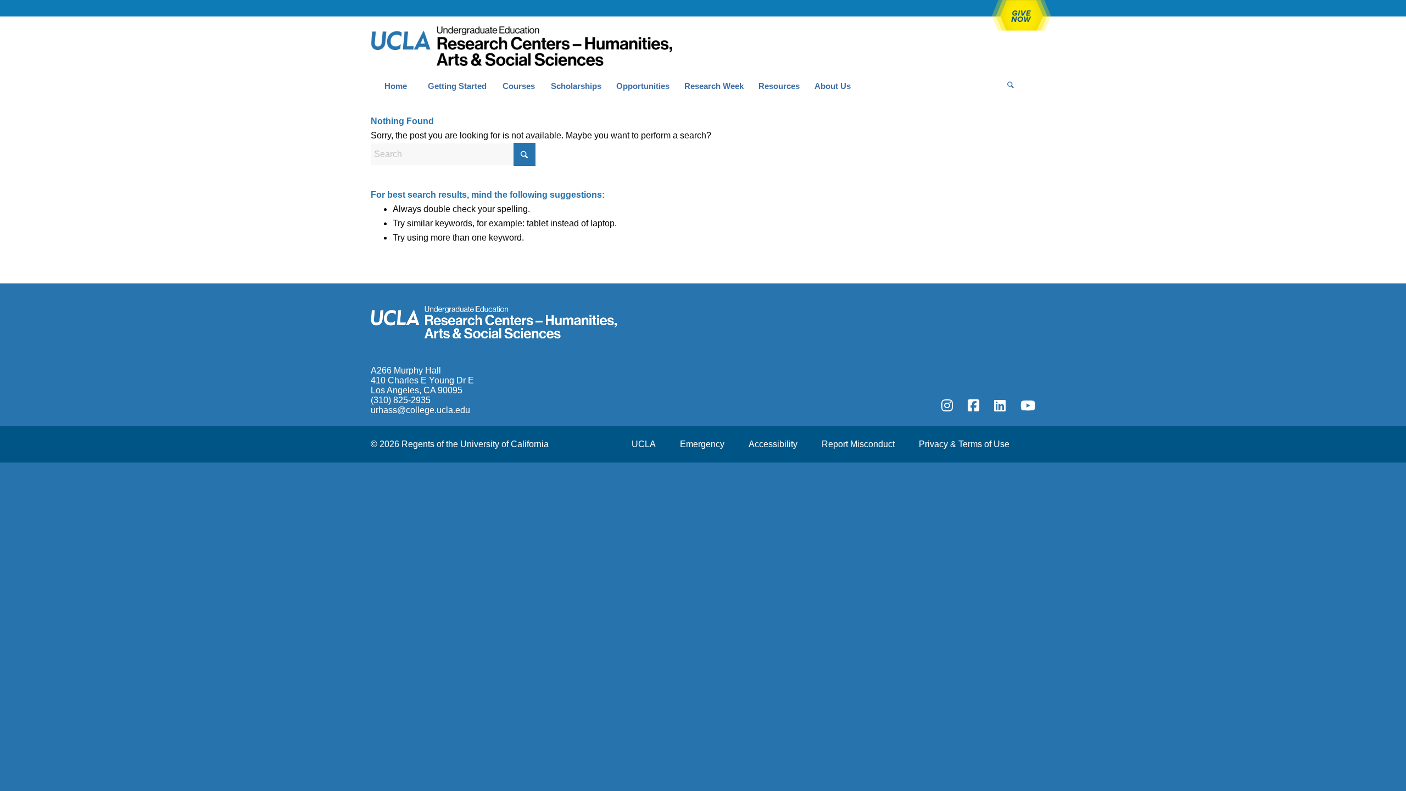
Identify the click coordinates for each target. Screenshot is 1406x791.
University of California (504, 444)
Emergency (702, 444)
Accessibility (773, 444)
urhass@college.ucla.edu (420, 410)
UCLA (644, 444)
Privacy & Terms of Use (964, 444)
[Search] (1010, 86)
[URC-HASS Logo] (521, 44)
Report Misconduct (858, 444)
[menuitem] (395, 86)
